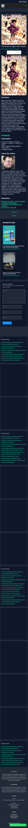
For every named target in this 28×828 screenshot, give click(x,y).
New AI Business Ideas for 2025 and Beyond (11, 458)
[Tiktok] (26, 1)
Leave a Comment (5, 48)
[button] (26, 6)
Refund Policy (14, 814)
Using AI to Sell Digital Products (8, 603)
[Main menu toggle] (2, 5)
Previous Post (14, 212)
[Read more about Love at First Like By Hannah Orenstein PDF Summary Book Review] (9, 234)
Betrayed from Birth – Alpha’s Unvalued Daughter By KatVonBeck (13, 202)
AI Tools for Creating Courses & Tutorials (10, 456)
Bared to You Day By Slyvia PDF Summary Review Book (12, 273)
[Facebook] (20, 1)
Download (5, 135)
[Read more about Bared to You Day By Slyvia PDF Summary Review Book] (9, 261)
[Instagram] (24, 1)
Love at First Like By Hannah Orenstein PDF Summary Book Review (13, 246)
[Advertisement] (14, 380)
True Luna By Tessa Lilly (8, 207)
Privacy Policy (14, 817)
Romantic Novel (9, 248)
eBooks (11, 48)
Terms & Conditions (14, 816)
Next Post (14, 215)
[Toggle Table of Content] (18, 52)
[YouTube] (22, 1)
